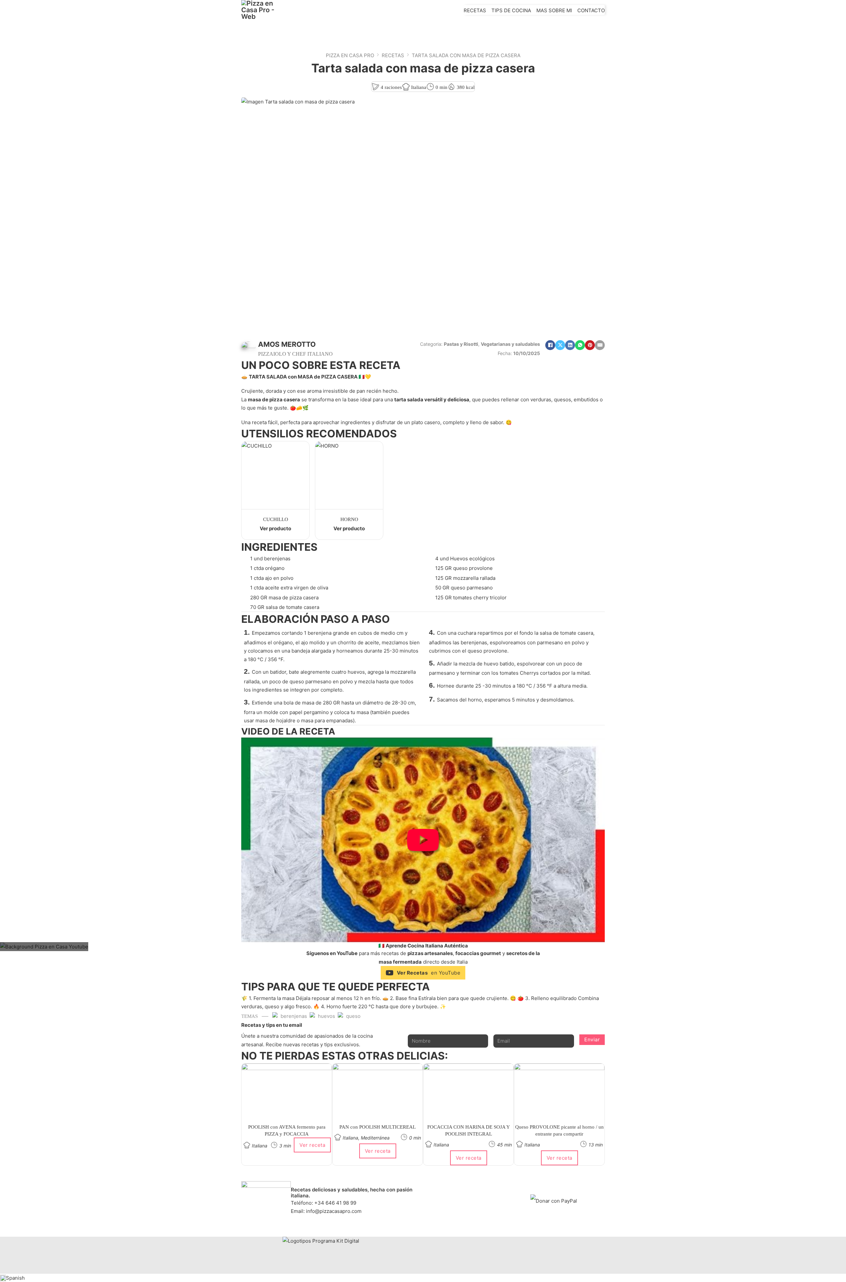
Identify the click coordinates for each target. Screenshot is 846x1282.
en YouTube (429, 973)
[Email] (600, 345)
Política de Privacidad (468, 1188)
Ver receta (312, 1145)
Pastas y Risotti (461, 344)
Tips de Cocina (511, 10)
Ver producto (275, 528)
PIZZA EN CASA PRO (350, 55)
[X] (560, 345)
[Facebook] (550, 345)
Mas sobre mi (554, 10)
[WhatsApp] (580, 345)
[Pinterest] (590, 345)
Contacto (591, 10)
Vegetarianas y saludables (510, 344)
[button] (423, 840)
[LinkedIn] (570, 345)
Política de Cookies (468, 1197)
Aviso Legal (468, 1205)
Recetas (475, 10)
